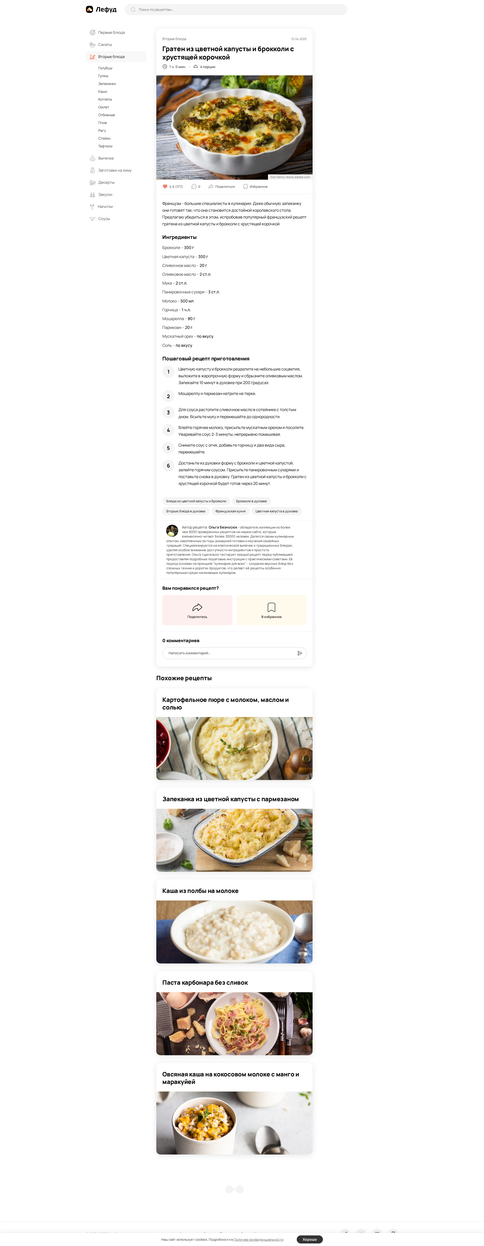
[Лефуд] (101, 9)
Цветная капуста (178, 256)
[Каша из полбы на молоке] (234, 931)
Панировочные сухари (183, 292)
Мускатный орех (177, 336)
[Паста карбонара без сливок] (234, 1023)
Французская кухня (231, 511)
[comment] (299, 653)
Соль (167, 345)
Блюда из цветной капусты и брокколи (196, 501)
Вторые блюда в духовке (185, 511)
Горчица (170, 310)
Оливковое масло (179, 274)
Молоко (169, 301)
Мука (167, 283)
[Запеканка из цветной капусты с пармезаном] (234, 840)
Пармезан (171, 327)
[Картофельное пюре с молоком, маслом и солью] (234, 748)
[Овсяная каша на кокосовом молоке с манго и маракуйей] (234, 1123)
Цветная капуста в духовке (277, 511)
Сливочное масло (179, 265)
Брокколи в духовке (251, 501)
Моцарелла (173, 318)
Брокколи (171, 247)
